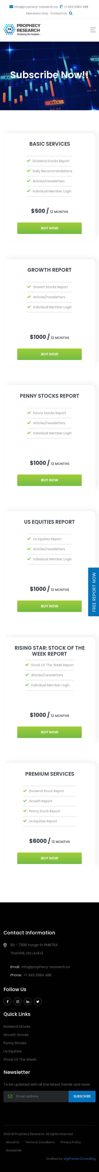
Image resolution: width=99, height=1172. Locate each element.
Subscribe (82, 1096)
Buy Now (49, 228)
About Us (12, 1142)
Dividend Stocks (16, 1026)
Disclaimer (14, 1150)
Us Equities (12, 1051)
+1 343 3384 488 (75, 7)
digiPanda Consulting (80, 1158)
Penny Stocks (14, 1043)
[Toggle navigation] (93, 30)
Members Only (37, 13)
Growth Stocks (16, 1034)
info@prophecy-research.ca (36, 7)
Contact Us (58, 13)
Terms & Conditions (40, 1142)
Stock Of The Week (19, 1059)
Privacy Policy (71, 1142)
